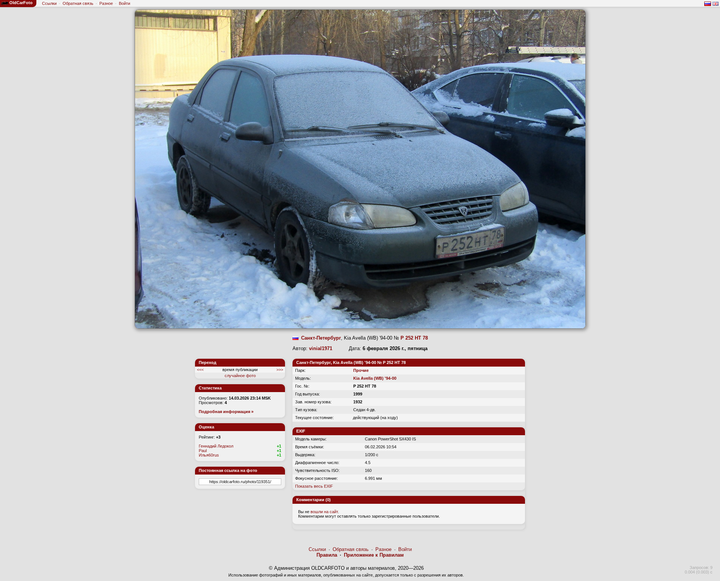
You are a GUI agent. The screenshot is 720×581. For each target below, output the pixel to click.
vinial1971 (320, 348)
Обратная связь (78, 3)
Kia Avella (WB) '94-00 (374, 378)
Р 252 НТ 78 (414, 338)
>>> (279, 369)
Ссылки (49, 3)
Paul (203, 450)
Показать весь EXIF (314, 486)
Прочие (361, 370)
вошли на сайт (324, 511)
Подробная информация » (226, 411)
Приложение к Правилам (374, 555)
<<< (200, 369)
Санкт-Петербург (321, 338)
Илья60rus (209, 455)
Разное (106, 3)
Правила (326, 555)
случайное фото (240, 375)
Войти (124, 3)
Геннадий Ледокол (216, 446)
